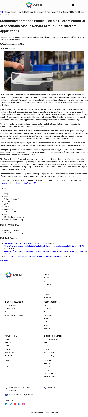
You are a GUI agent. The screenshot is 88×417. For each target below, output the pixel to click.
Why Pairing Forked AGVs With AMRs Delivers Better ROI (25, 243)
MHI (1, 12)
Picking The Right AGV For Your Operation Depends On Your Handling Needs (32, 256)
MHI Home (4, 261)
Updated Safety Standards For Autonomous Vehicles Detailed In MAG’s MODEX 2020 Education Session (43, 251)
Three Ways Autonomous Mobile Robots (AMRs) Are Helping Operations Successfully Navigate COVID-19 (44, 246)
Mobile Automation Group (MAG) (24, 183)
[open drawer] (73, 5)
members (3, 183)
